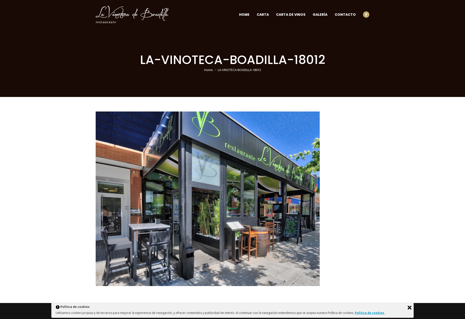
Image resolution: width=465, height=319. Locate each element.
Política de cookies (370, 313)
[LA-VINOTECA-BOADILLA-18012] (232, 199)
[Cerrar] (409, 308)
